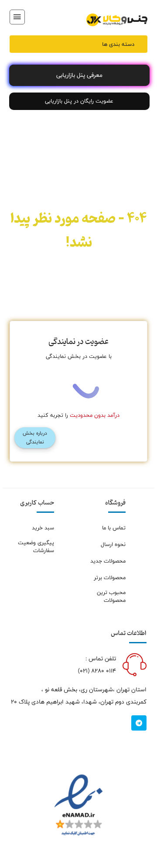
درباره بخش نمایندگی (35, 437)
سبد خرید (43, 528)
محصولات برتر (110, 578)
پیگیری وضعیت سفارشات (36, 547)
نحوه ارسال (113, 545)
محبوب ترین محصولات (111, 596)
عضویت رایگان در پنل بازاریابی (79, 101)
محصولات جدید (108, 561)
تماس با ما (114, 528)
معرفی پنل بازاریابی (79, 75)
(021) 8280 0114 (97, 671)
